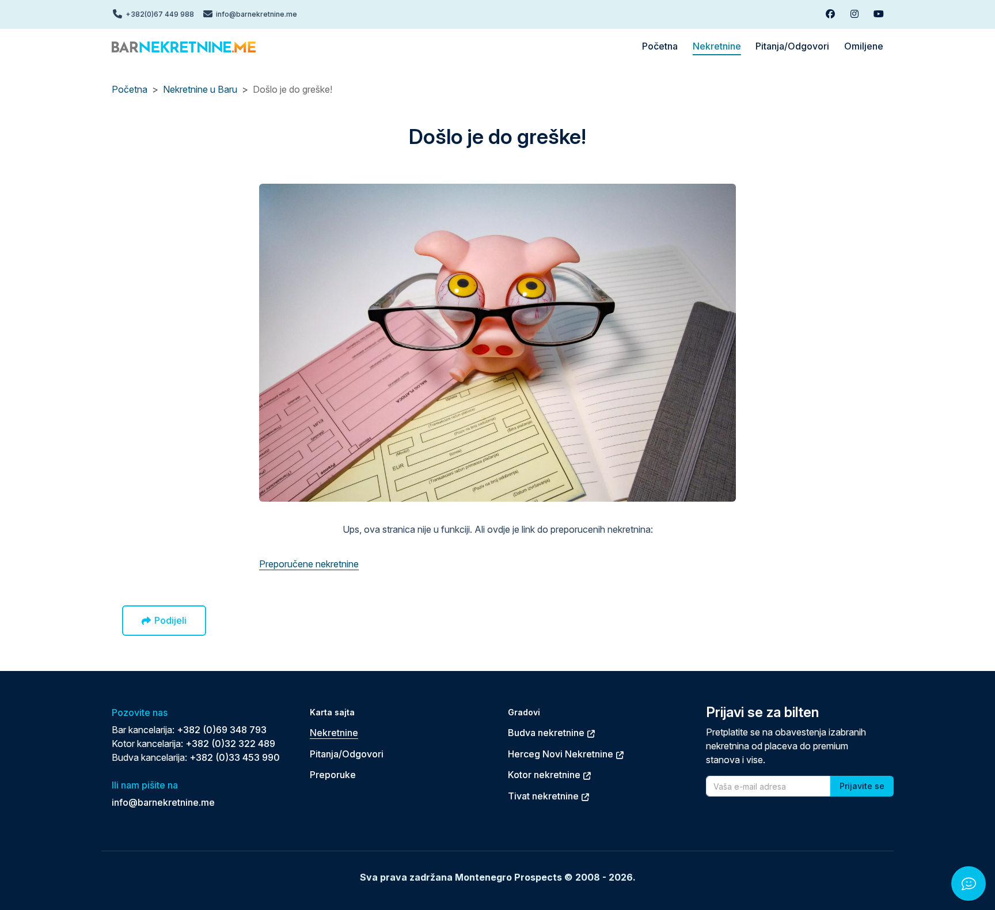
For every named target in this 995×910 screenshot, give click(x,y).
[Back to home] (184, 46)
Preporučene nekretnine (309, 564)
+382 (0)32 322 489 (230, 743)
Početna (129, 89)
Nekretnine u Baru (200, 89)
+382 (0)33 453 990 (234, 757)
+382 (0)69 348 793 (222, 729)
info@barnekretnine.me (163, 802)
